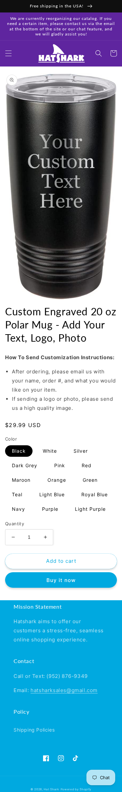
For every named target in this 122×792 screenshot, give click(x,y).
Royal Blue (94, 494)
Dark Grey (24, 465)
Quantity (14, 523)
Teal (17, 494)
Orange (56, 480)
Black (19, 451)
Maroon (21, 480)
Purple (50, 509)
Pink (59, 465)
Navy (18, 509)
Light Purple (90, 509)
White (50, 451)
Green (90, 480)
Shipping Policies (34, 730)
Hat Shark (51, 789)
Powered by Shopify (76, 789)
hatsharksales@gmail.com (64, 690)
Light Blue (52, 494)
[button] (8, 53)
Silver (81, 451)
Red (87, 465)
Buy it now (61, 580)
